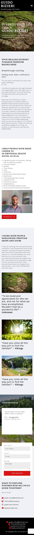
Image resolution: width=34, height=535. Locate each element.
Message (7, 461)
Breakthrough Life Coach (10, 9)
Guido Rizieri (8, 4)
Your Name (8, 445)
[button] (31, 5)
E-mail (6, 453)
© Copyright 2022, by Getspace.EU (17, 531)
